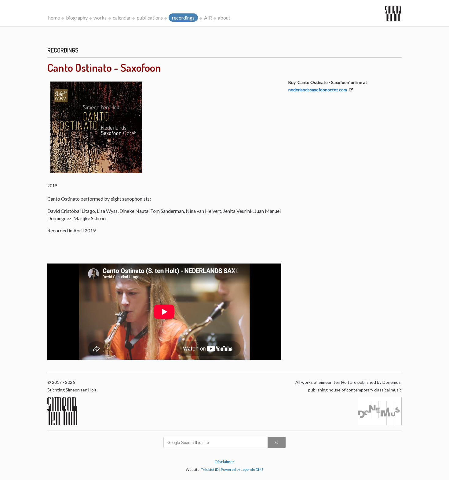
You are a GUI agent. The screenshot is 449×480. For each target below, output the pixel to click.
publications (150, 17)
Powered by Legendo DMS (242, 469)
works (100, 17)
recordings (183, 17)
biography (77, 17)
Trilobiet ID (209, 469)
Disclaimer (224, 461)
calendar (122, 17)
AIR (208, 17)
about (224, 17)
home (54, 17)
